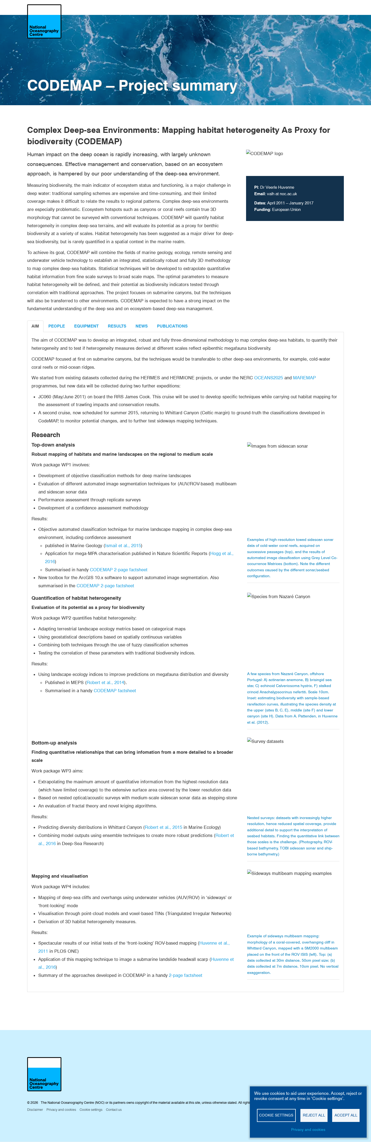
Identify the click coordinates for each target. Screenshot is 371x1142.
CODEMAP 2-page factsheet (118, 569)
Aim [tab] (35, 326)
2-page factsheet (185, 975)
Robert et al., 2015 (163, 827)
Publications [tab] (172, 326)
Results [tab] (117, 326)
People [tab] (56, 326)
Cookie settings (276, 1115)
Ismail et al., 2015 (123, 545)
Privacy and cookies (308, 1129)
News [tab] (142, 326)
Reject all (314, 1115)
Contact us (114, 1110)
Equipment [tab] (86, 326)
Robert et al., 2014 (105, 682)
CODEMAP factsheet (115, 690)
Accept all (346, 1115)
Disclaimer (35, 1110)
